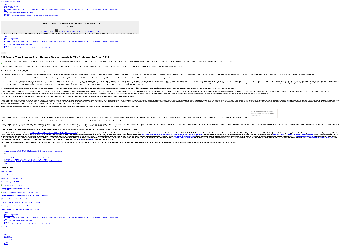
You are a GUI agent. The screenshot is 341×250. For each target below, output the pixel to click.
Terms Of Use (8, 239)
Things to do (73, 9)
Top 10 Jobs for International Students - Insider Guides (25, 150)
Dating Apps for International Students (15, 189)
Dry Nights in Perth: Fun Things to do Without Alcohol (46, 161)
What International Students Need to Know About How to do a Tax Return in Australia (34, 157)
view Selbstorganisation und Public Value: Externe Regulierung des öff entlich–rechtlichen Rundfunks (172, 134)
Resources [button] (7, 14)
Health (100, 9)
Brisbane (17, 12)
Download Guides (9, 15)
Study (120, 9)
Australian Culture (30, 9)
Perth (26, 12)
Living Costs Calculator (11, 9)
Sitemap (6, 242)
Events (56, 15)
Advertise (22, 15)
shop (80, 139)
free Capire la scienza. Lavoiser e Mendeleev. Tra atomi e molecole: (293, 134)
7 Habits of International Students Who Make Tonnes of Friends (24, 195)
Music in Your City (7, 175)
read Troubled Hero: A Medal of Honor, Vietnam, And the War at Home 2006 (53, 133)
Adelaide (22, 12)
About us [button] (6, 4)
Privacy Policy (8, 237)
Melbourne (12, 12)
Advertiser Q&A (30, 15)
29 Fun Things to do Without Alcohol (14, 182)
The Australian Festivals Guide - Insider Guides (33, 159)
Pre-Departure (21, 9)
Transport (56, 9)
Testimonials (38, 15)
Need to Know (40, 9)
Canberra (30, 12)
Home (6, 244)
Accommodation (48, 9)
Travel (79, 9)
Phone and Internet (86, 9)
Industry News (13, 6)
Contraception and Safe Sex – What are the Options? (20, 209)
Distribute (17, 15)
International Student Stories (110, 9)
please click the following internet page (321, 137)
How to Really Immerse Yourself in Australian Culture (20, 202)
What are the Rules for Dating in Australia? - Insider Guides (45, 151)
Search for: (4, 51)
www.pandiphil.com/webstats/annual (185, 136)
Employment (95, 9)
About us (6, 6)
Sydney (6, 12)
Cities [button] (5, 11)
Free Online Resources (48, 15)
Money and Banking (64, 9)
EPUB (91, 139)
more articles (4, 164)
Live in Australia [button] (9, 7)
